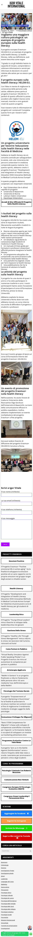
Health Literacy (16, 588)
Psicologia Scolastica (7, 912)
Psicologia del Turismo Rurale (16, 691)
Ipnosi (3, 876)
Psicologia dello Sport (7, 906)
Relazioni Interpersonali (8, 920)
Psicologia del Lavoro (7, 898)
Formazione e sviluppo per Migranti (16, 717)
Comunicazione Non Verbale (16, 780)
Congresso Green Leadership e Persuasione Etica (16, 797)
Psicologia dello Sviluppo (8, 909)
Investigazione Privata (7, 870)
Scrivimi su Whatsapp (15, 828)
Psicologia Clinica (25, 30)
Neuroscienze (5, 887)
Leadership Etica (16, 614)
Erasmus (3, 868)
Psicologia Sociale (6, 915)
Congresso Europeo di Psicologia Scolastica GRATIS (16, 788)
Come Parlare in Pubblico (16, 649)
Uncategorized (5, 928)
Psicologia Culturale (7, 895)
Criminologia (4, 865)
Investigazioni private (7, 873)
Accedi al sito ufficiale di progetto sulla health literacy (16, 203)
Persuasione (4, 890)
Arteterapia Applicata (16, 670)
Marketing (4, 884)
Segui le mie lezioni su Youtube (16, 836)
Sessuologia (4, 923)
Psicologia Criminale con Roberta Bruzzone (16, 771)
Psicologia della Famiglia (8, 904)
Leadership (4, 879)
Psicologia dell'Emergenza (8, 901)
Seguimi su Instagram (16, 821)
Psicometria (4, 917)
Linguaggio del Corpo (7, 881)
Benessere (4, 862)
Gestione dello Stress (16, 630)
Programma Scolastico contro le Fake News (16, 741)
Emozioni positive (16, 561)
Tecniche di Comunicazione (9, 926)
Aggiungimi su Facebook (14, 813)
